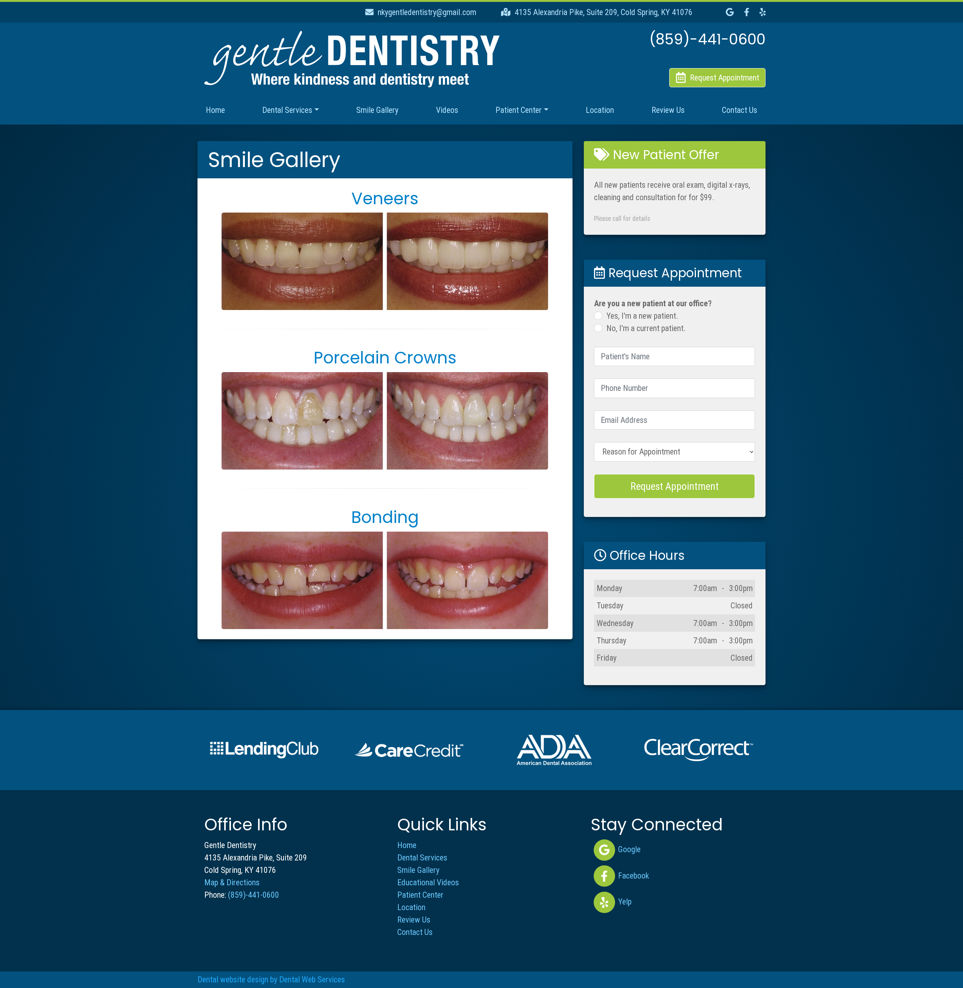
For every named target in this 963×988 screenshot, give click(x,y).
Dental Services (422, 857)
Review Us (668, 110)
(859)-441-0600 (253, 895)
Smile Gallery (377, 110)
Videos (447, 110)
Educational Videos (428, 882)
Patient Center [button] (518, 110)
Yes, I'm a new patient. (642, 316)
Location (600, 110)
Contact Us (739, 110)
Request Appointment (674, 486)
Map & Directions (232, 882)
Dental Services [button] (287, 110)
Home (215, 110)
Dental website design (232, 979)
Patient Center (420, 895)
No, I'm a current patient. (646, 328)
